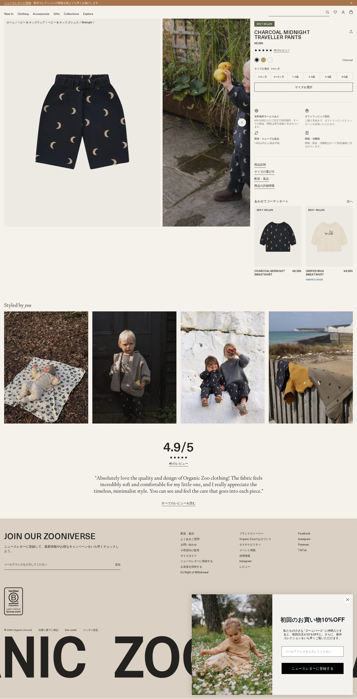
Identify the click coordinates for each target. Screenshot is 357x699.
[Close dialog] (347, 599)
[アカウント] (343, 12)
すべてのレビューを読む (179, 503)
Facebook (304, 533)
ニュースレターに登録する (197, 561)
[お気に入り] (335, 12)
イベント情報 (247, 550)
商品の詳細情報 (264, 185)
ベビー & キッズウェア (31, 22)
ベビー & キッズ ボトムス (63, 22)
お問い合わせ (189, 544)
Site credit (71, 630)
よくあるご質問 (190, 539)
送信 (117, 564)
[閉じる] (351, 3)
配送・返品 (261, 178)
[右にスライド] (242, 122)
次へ (350, 201)
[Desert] (297, 215)
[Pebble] (297, 225)
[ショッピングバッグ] (351, 12)
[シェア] (351, 31)
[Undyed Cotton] (270, 59)
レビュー (244, 566)
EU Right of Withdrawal (194, 572)
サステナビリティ (250, 544)
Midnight (87, 22)
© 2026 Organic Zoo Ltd (18, 630)
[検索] (299, 12)
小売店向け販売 (190, 550)
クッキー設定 (90, 629)
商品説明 (260, 164)
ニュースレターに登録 (17, 3)
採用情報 (244, 556)
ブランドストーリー (251, 533)
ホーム (11, 22)
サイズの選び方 (264, 171)
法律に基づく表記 (48, 630)
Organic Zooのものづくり (255, 539)
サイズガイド (189, 556)
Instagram (245, 561)
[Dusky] (263, 59)
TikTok (302, 550)
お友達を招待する (191, 566)
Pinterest (303, 544)
